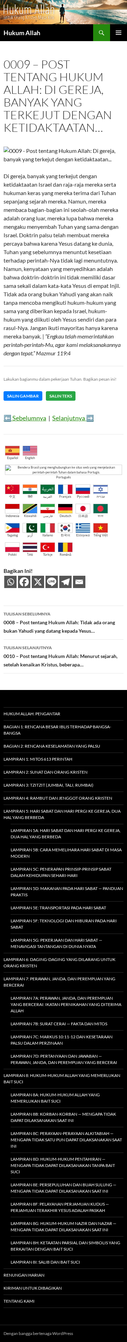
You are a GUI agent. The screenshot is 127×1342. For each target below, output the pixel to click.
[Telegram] (65, 582)
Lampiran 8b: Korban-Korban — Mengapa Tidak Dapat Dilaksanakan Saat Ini (63, 1117)
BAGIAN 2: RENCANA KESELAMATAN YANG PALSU (52, 746)
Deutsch (65, 516)
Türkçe (48, 554)
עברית (101, 496)
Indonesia (12, 516)
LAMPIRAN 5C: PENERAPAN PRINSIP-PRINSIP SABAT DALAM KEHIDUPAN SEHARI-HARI (61, 872)
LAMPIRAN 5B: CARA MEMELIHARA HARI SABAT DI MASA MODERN (66, 853)
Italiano (47, 535)
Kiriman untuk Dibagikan (33, 1288)
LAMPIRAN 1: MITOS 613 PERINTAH (38, 759)
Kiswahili (30, 516)
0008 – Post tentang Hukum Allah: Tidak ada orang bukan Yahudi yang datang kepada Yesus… (59, 622)
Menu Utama (118, 32)
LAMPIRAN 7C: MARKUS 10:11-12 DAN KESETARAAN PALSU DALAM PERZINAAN (62, 1040)
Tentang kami (19, 1301)
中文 (12, 496)
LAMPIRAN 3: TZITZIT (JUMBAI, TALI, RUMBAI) (48, 785)
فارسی (48, 516)
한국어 (65, 535)
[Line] (52, 582)
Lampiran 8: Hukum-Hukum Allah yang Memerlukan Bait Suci (62, 1078)
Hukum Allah (22, 33)
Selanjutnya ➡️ (73, 418)
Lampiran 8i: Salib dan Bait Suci (45, 1262)
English (30, 458)
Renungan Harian (24, 1275)
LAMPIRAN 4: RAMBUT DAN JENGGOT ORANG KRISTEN (58, 798)
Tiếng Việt (100, 535)
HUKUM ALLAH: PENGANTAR (32, 713)
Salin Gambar (23, 396)
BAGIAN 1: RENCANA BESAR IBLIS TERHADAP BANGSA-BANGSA (57, 730)
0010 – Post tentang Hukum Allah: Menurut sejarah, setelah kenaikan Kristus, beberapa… (60, 656)
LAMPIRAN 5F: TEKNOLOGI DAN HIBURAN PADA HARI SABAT (64, 924)
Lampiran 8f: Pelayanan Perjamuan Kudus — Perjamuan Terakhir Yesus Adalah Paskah (60, 1207)
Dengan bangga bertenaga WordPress (38, 1333)
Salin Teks (60, 396)
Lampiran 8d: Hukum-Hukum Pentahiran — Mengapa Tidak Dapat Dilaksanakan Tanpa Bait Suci (63, 1165)
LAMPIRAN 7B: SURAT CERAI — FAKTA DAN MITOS (59, 1023)
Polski (12, 554)
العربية (47, 496)
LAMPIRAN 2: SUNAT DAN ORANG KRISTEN (45, 772)
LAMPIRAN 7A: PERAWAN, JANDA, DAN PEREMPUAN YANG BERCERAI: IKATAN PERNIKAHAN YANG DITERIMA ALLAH (66, 1004)
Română (65, 554)
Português (63, 477)
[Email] (79, 582)
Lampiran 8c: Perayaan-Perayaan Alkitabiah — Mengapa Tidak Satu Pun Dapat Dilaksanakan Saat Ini (66, 1140)
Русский (83, 496)
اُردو (30, 535)
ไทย (30, 554)
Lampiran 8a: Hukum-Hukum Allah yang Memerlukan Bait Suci (55, 1098)
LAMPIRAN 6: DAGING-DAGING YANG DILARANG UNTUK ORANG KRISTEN (59, 962)
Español (12, 458)
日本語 (83, 516)
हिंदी (30, 496)
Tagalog (12, 535)
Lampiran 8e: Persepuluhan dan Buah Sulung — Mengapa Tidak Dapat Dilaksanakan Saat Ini (63, 1188)
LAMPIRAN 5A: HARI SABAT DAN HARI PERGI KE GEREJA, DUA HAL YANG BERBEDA (66, 833)
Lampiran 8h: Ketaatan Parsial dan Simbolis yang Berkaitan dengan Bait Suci (65, 1246)
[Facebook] (24, 582)
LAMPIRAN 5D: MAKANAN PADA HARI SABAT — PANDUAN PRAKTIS (67, 891)
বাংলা (100, 516)
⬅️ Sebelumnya (25, 418)
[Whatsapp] (10, 582)
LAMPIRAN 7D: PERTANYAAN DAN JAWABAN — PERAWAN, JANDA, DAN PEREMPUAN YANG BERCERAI (64, 1059)
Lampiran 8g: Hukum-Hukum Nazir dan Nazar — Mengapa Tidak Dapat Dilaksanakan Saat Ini (63, 1226)
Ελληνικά (83, 535)
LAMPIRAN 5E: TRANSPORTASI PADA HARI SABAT (58, 907)
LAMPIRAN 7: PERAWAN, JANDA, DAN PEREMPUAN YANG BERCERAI (59, 982)
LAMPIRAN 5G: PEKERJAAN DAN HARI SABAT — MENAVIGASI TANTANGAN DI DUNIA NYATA (56, 943)
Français (65, 496)
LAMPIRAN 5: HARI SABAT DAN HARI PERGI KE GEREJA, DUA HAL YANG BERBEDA (62, 814)
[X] (38, 582)
